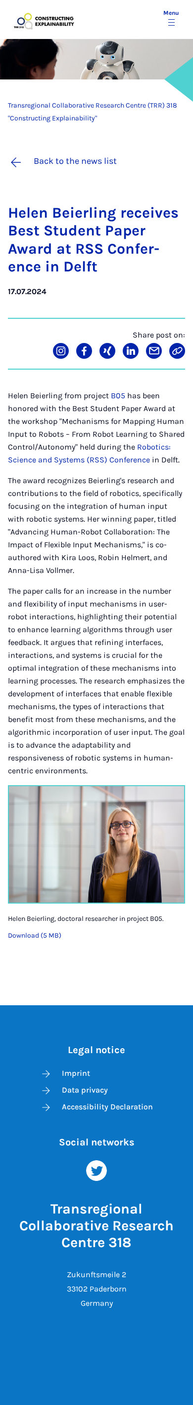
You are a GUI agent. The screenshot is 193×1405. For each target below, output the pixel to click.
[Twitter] (96, 1170)
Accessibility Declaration (107, 1106)
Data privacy (85, 1090)
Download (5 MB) (34, 935)
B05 (118, 395)
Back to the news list (75, 160)
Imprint (76, 1073)
